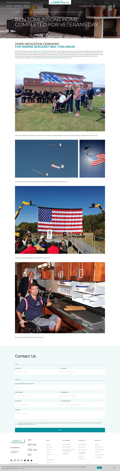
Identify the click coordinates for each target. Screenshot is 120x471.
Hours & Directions (85, 6)
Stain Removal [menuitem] (82, 444)
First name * (18, 368)
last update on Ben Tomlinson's (40, 51)
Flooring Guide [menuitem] (82, 449)
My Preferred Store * (66, 400)
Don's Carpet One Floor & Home (52, 58)
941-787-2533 (27, 2)
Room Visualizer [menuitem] (66, 444)
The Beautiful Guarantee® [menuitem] (82, 452)
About (24, 12)
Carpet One (18, 12)
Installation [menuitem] (81, 458)
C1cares (30, 12)
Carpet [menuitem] (48, 452)
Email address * (64, 392)
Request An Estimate (99, 6)
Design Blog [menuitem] (65, 453)
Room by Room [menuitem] (99, 447)
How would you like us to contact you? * (24, 383)
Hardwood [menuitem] (49, 449)
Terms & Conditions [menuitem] (100, 454)
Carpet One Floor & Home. (21, 463)
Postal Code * (18, 400)
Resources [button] (18, 6)
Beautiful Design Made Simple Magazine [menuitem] (68, 450)
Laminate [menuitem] (48, 454)
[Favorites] (111, 6)
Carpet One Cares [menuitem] (99, 449)
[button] (108, 6)
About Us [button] (27, 6)
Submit (60, 430)
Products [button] (9, 6)
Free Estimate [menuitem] (49, 459)
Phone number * (19, 392)
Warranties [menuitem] (81, 456)
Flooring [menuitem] (48, 444)
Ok (99, 467)
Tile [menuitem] (47, 457)
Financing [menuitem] (48, 462)
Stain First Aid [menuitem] (82, 447)
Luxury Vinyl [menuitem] (49, 447)
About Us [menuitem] (97, 444)
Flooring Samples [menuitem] (66, 447)
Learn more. (21, 468)
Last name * (64, 368)
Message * (17, 409)
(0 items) (113, 6)
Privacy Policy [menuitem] (98, 457)
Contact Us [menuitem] (97, 452)
